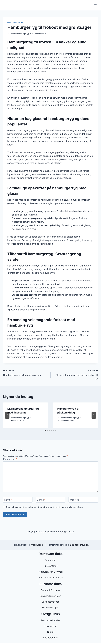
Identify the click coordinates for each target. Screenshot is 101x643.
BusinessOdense (50, 601)
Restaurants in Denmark (50, 571)
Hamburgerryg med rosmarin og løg (22, 372)
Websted (74, 499)
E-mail (41, 499)
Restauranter (50, 566)
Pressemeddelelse (50, 620)
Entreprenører (50, 637)
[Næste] (94, 415)
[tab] (45, 430)
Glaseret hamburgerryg (19, 34)
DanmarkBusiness (50, 590)
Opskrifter (18, 22)
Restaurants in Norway (51, 577)
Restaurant (50, 560)
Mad (9, 22)
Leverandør (50, 626)
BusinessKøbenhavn (50, 596)
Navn (8, 499)
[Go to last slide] (7, 415)
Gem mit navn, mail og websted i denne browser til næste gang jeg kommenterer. (44, 507)
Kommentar (10, 459)
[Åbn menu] (95, 5)
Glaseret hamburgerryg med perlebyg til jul (77, 374)
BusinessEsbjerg (50, 607)
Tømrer (50, 632)
